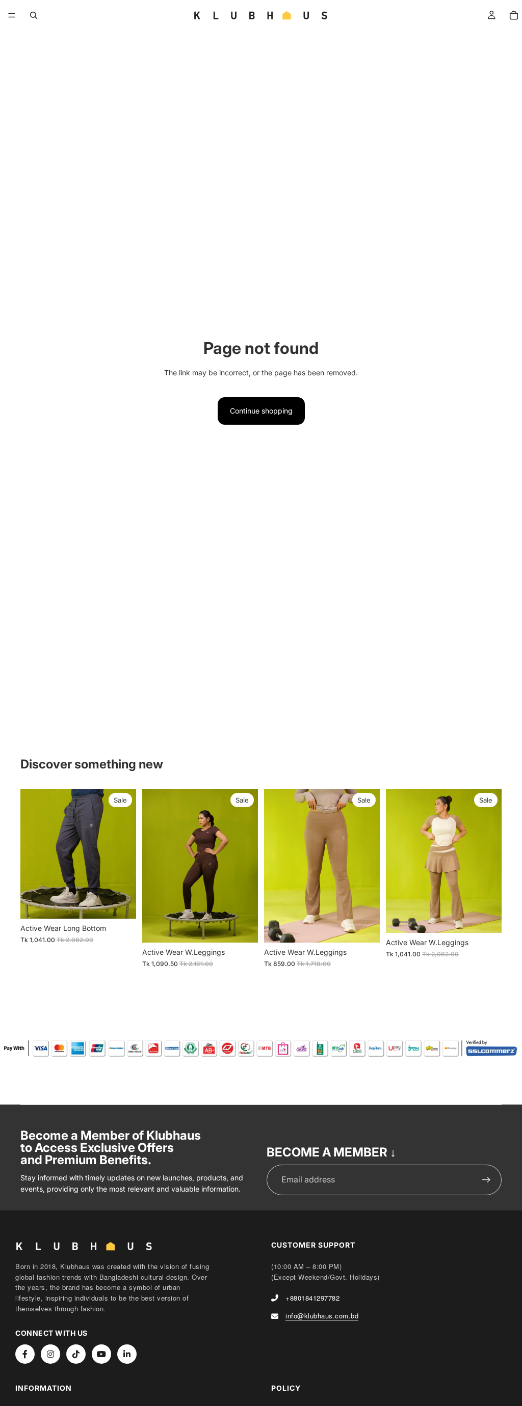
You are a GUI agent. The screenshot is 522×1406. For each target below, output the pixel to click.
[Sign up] (486, 1180)
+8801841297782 (312, 1298)
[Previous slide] (31, 853)
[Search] (33, 15)
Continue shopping (261, 410)
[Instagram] (50, 1354)
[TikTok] (76, 1354)
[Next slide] (125, 853)
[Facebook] (25, 1354)
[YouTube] (101, 1354)
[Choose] (120, 903)
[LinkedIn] (127, 1354)
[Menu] (11, 15)
